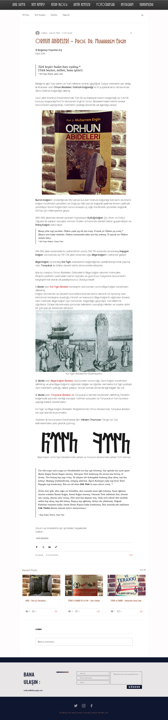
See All (143, 569)
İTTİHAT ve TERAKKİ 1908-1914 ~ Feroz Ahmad (84, 601)
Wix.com (104, 712)
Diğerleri (66, 15)
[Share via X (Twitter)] (43, 547)
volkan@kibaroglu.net (33, 690)
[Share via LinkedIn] (49, 547)
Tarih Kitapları (40, 15)
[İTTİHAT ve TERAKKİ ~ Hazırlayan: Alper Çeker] (127, 585)
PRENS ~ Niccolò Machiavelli (36, 601)
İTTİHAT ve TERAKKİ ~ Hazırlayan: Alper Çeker (126, 601)
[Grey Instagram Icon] (83, 705)
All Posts (25, 15)
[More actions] (131, 33)
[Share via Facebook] (36, 547)
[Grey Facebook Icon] (91, 705)
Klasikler (54, 15)
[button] (142, 15)
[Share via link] (56, 547)
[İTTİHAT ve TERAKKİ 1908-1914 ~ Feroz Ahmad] (84, 585)
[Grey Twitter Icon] (76, 705)
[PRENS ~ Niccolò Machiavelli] (41, 585)
